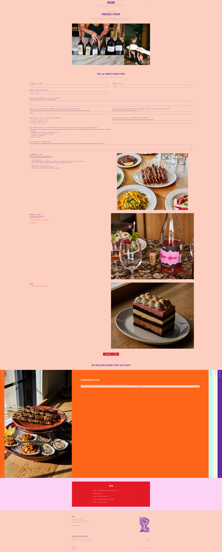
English (74, 548)
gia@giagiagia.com (75, 525)
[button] (149, 2)
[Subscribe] (89, 539)
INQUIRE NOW (140, 386)
